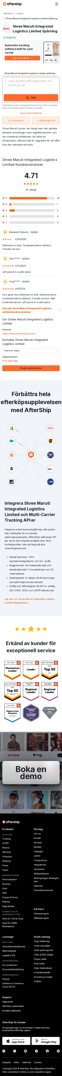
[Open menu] (56, 4)
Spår (33, 97)
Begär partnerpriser (31, 368)
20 (58, 198)
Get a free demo (21, 58)
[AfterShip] (13, 4)
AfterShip (7, 13)
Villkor (16, 1062)
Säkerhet (26, 1062)
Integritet (6, 1062)
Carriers (20, 13)
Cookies (38, 1062)
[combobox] (31, 350)
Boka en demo (31, 772)
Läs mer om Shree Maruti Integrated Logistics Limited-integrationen (30, 601)
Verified (34, 232)
